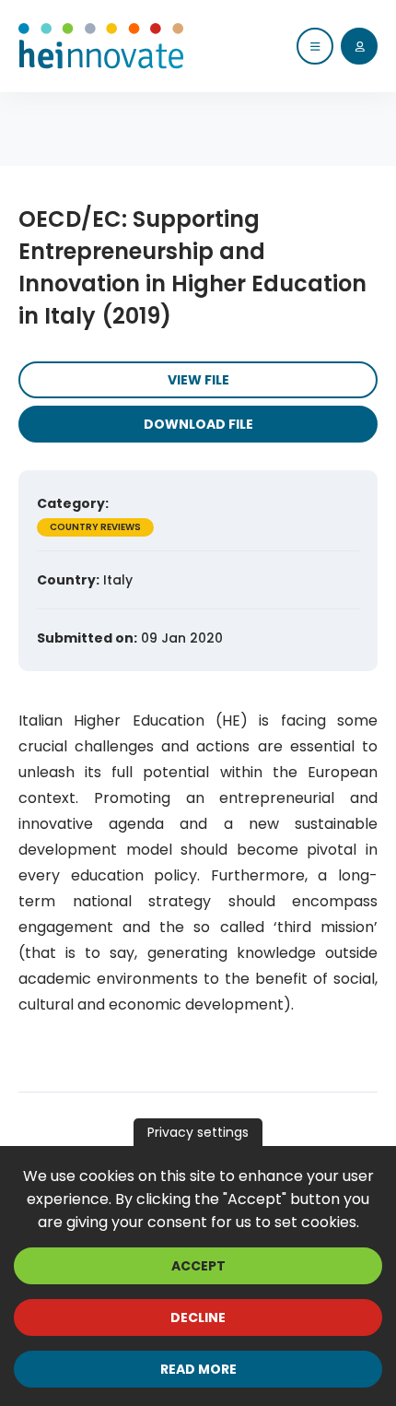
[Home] (101, 46)
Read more (198, 1369)
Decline (198, 1317)
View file (198, 380)
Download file (198, 424)
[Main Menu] (315, 46)
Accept (198, 1266)
